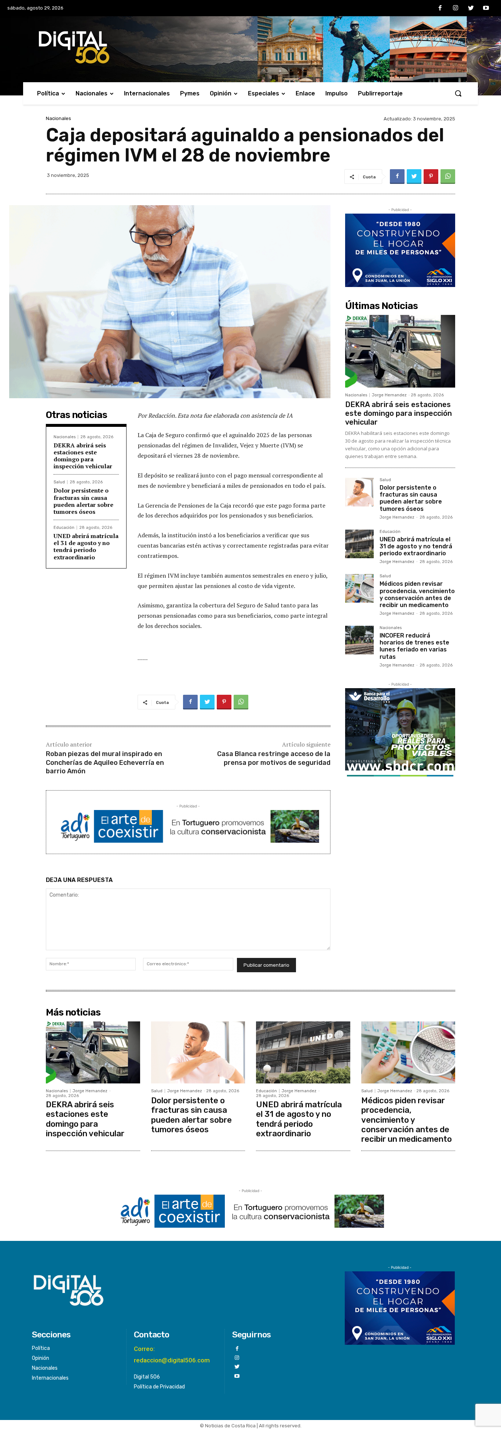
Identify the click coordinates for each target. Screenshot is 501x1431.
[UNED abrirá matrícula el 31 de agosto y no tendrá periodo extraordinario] (359, 544)
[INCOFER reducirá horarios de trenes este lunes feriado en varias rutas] (359, 640)
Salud (59, 482)
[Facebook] (440, 8)
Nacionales (58, 118)
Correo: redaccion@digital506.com (172, 1354)
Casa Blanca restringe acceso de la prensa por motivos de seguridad (273, 758)
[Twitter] (471, 8)
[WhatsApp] (447, 176)
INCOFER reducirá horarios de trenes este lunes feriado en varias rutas (414, 646)
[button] (458, 93)
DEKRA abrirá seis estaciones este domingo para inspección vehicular (83, 456)
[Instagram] (455, 8)
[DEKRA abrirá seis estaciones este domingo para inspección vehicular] (400, 351)
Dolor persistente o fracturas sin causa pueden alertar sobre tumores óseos (83, 501)
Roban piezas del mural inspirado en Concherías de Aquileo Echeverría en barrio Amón (105, 762)
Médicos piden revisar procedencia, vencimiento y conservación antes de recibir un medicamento (417, 594)
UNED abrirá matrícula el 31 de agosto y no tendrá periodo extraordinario (86, 546)
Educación (64, 528)
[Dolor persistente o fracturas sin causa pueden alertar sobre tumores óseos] (359, 492)
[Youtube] (486, 8)
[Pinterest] (431, 176)
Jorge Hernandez (389, 395)
